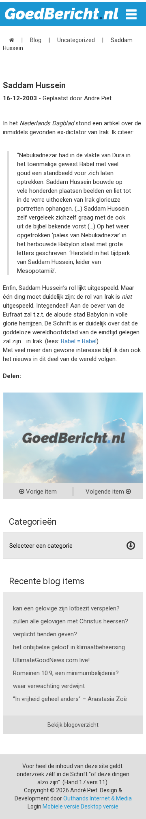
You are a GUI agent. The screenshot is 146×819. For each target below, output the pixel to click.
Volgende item (106, 491)
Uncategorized (76, 40)
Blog (35, 40)
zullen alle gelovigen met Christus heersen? (70, 621)
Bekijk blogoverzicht (73, 725)
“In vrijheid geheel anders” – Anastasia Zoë (70, 699)
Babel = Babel (79, 341)
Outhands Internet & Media (97, 798)
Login (34, 806)
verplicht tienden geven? (45, 634)
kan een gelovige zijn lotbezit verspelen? (66, 608)
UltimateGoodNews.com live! (51, 660)
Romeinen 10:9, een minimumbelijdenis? (66, 673)
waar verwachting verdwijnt (49, 686)
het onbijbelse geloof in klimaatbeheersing (69, 647)
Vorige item (40, 491)
